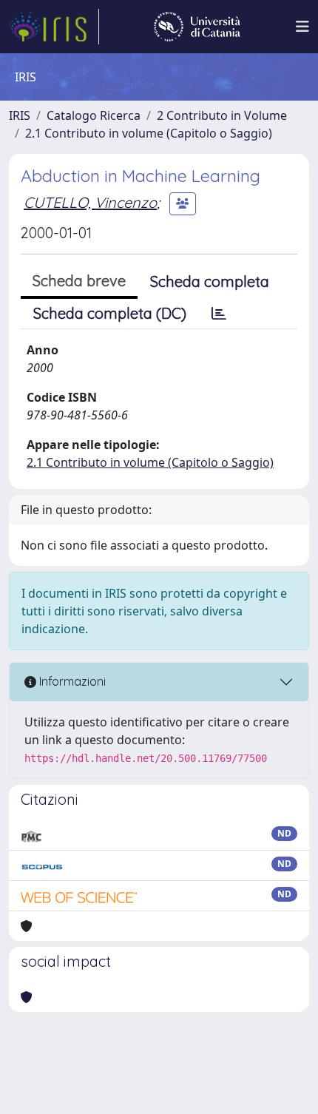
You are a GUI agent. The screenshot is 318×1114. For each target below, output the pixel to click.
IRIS (19, 115)
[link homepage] (54, 26)
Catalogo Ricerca (94, 115)
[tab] (219, 313)
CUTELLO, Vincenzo (90, 202)
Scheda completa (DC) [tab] (109, 313)
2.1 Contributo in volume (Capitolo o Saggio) (148, 133)
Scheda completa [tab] (209, 281)
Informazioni (71, 681)
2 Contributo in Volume (222, 115)
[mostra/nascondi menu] (302, 26)
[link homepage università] (197, 26)
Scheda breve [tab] (79, 280)
